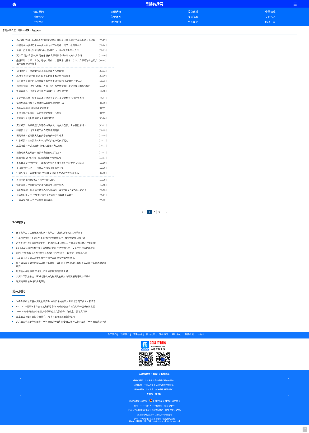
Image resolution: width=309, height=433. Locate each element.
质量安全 (38, 16)
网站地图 (150, 334)
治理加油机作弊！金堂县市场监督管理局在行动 (40, 103)
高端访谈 (116, 11)
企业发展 (38, 22)
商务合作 (137, 334)
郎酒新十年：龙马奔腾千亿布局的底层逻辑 (37, 130)
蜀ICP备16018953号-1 (139, 401)
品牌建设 (193, 11)
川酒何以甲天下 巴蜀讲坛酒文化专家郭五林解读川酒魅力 (44, 195)
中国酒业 (270, 11)
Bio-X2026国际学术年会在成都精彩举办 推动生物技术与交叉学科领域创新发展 (55, 40)
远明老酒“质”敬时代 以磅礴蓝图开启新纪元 (38, 157)
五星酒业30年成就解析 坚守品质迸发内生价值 (39, 145)
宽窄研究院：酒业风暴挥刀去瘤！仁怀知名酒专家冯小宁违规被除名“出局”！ (54, 86)
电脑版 (150, 394)
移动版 (158, 394)
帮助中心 (176, 334)
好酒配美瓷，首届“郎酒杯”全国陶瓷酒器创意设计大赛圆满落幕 (47, 173)
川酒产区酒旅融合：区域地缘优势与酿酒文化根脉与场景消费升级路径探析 (53, 276)
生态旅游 (193, 22)
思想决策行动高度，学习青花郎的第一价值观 (38, 113)
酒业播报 (116, 22)
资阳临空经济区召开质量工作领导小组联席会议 (40, 168)
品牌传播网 (23, 30)
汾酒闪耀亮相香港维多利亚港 (30, 281)
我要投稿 (189, 334)
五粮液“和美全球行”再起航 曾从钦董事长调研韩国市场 (43, 75)
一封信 (201, 334)
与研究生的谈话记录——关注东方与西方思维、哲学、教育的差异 (49, 45)
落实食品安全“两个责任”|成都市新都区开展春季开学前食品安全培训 (50, 163)
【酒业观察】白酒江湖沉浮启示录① (34, 200)
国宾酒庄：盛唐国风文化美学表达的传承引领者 (40, 135)
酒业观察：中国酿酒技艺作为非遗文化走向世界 (40, 185)
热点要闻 (38, 11)
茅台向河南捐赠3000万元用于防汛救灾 (35, 180)
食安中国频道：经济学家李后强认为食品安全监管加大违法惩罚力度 (50, 98)
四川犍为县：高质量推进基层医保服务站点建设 (40, 70)
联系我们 (125, 334)
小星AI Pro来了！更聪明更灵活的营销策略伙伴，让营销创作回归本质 (50, 237)
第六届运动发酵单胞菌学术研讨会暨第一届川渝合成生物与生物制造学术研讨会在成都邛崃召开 (61, 265)
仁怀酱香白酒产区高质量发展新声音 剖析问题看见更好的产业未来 (49, 81)
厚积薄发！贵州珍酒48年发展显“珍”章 (35, 118)
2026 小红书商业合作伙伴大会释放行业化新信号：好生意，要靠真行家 (51, 253)
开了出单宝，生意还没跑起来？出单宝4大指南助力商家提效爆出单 (49, 232)
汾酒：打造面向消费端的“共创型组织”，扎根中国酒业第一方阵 (47, 50)
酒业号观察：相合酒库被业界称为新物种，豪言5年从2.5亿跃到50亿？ (51, 190)
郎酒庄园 (270, 22)
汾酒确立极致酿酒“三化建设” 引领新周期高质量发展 (42, 271)
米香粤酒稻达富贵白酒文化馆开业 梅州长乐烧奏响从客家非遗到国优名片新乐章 (56, 243)
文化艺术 (270, 16)
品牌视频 (193, 16)
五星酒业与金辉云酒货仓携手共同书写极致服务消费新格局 (45, 258)
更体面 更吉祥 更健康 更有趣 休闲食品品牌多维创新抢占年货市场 (49, 55)
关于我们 (112, 334)
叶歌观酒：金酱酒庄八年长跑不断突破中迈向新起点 (42, 140)
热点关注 (36, 30)
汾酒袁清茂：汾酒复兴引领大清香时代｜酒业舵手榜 (42, 91)
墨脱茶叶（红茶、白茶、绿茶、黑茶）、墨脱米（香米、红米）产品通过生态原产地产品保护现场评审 (57, 62)
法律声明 (163, 334)
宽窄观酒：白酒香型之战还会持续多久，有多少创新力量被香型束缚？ (51, 125)
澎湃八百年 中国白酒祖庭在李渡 (32, 108)
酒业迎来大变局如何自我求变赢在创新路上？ (38, 152)
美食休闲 (116, 16)
